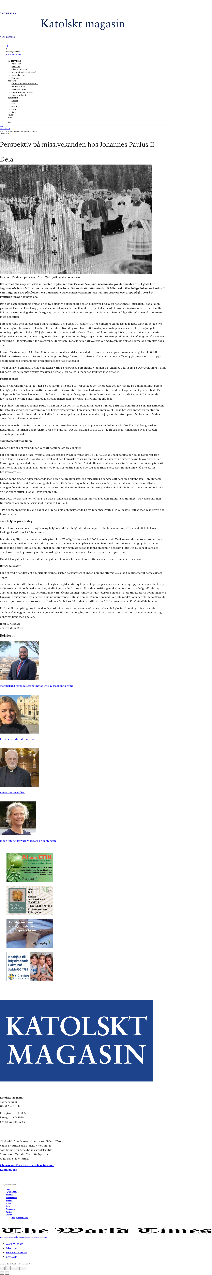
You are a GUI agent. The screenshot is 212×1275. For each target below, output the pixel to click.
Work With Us (14, 1243)
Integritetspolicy (20, 1218)
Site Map (11, 1256)
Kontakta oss (8, 1169)
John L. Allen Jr (19, 95)
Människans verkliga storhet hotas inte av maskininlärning (36, 685)
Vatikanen (16, 64)
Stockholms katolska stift (24, 72)
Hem (8, 1189)
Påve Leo (16, 67)
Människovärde (19, 75)
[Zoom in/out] (22, 1268)
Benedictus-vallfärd (12, 792)
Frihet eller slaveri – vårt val (17, 739)
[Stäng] (2, 1268)
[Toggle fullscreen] (15, 1268)
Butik (10, 118)
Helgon (11, 115)
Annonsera (10, 1209)
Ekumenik (16, 78)
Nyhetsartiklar (14, 61)
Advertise (11, 1248)
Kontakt (9, 1212)
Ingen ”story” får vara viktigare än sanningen (28, 840)
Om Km (9, 1215)
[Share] (8, 1268)
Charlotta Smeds (20, 89)
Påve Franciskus (19, 69)
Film (14, 104)
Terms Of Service (16, 1252)
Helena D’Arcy (18, 87)
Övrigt (14, 112)
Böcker (15, 101)
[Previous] (2, 1273)
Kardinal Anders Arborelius (25, 84)
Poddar (9, 1203)
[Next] (7, 1273)
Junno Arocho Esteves (22, 92)
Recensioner (13, 98)
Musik (14, 106)
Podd (14, 109)
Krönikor (12, 81)
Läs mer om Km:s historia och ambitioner (27, 1165)
